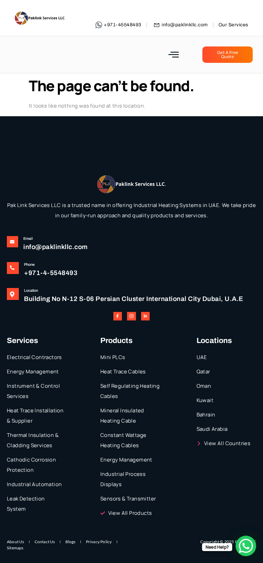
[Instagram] (131, 316)
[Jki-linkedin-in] (145, 316)
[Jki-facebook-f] (117, 316)
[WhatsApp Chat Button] (246, 546)
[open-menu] (173, 54)
